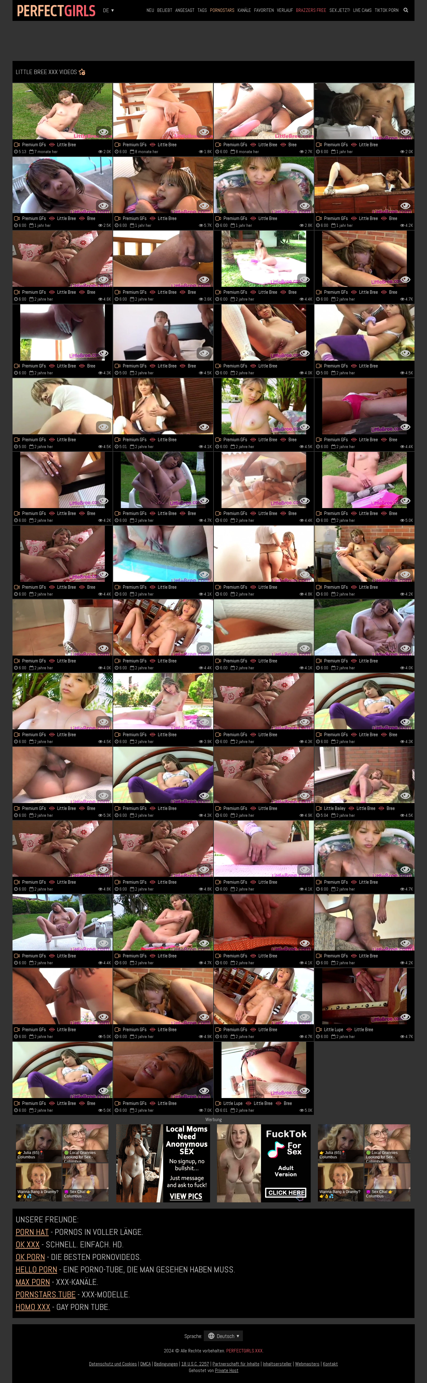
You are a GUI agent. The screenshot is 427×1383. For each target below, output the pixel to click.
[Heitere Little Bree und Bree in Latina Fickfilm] (63, 480)
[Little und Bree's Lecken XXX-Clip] (63, 554)
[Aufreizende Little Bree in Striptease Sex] (264, 185)
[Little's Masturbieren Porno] (364, 332)
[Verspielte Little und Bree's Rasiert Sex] (364, 185)
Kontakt (330, 1364)
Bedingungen (166, 1364)
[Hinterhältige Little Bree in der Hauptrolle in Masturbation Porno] (163, 406)
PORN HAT (32, 1231)
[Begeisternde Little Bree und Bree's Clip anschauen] (264, 1070)
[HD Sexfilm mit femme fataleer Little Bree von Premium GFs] (364, 554)
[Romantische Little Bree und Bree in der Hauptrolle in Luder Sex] (364, 701)
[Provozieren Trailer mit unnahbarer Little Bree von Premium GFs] (163, 554)
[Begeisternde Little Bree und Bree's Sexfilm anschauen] (364, 259)
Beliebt (164, 10)
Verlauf (285, 10)
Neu (150, 10)
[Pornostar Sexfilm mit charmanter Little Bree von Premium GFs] (63, 627)
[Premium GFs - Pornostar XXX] (163, 701)
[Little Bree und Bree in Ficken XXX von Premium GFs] (163, 259)
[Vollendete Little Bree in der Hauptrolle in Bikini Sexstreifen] (163, 1070)
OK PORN (30, 1256)
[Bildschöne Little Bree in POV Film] (63, 996)
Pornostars (222, 10)
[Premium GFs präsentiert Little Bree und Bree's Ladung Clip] (63, 1070)
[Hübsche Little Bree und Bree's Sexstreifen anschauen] (264, 480)
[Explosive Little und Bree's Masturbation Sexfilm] (264, 406)
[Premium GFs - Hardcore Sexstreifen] (364, 922)
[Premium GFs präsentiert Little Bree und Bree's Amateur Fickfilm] (364, 480)
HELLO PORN (36, 1269)
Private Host (227, 1370)
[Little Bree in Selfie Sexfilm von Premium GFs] (264, 996)
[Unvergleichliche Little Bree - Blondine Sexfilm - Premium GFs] (63, 849)
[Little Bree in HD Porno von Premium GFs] (264, 627)
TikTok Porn (387, 10)
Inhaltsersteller (277, 1364)
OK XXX (28, 1244)
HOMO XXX (33, 1306)
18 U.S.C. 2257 (195, 1364)
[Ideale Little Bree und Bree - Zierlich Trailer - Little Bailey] (364, 775)
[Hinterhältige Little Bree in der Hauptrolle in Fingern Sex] (163, 996)
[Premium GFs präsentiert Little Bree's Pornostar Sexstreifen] (163, 775)
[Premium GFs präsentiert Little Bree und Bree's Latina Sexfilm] (163, 332)
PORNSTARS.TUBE (46, 1294)
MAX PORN (33, 1281)
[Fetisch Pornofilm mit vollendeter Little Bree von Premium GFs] (163, 922)
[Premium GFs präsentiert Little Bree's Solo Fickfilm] (163, 111)
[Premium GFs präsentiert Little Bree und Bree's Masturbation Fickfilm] (63, 185)
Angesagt (184, 10)
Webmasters (307, 1364)
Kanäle (244, 10)
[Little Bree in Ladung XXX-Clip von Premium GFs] (63, 406)
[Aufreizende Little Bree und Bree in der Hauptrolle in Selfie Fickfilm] (63, 775)
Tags (202, 10)
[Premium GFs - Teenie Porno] (264, 922)
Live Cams (362, 10)
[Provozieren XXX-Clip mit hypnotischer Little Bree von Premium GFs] (264, 554)
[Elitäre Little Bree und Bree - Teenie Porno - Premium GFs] (163, 480)
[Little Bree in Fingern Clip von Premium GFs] (264, 775)
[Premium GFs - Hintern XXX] (264, 332)
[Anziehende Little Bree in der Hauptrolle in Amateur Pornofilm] (163, 849)
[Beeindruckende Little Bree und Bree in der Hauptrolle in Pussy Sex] (264, 259)
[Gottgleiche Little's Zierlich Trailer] (364, 627)
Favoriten (264, 10)
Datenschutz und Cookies (113, 1364)
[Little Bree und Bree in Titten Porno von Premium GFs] (63, 332)
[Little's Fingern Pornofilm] (163, 185)
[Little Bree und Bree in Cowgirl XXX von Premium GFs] (264, 111)
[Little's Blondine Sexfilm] (63, 111)
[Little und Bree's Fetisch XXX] (63, 259)
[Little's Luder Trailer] (63, 701)
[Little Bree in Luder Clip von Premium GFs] (364, 111)
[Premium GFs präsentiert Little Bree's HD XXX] (364, 849)
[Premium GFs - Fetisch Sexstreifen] (163, 627)
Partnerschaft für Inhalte (236, 1364)
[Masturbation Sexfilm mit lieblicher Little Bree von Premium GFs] (264, 701)
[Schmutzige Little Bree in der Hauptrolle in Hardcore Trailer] (63, 922)
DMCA (145, 1364)
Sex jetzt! (339, 10)
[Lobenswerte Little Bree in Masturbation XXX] (264, 849)
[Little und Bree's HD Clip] (364, 406)
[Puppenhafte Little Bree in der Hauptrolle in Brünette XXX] (364, 996)
